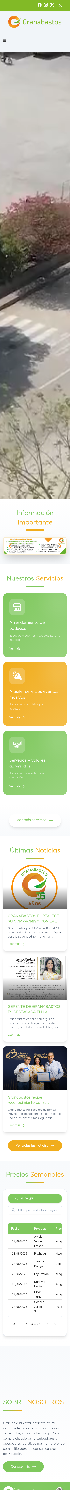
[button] (5, 40)
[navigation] (10, 546)
